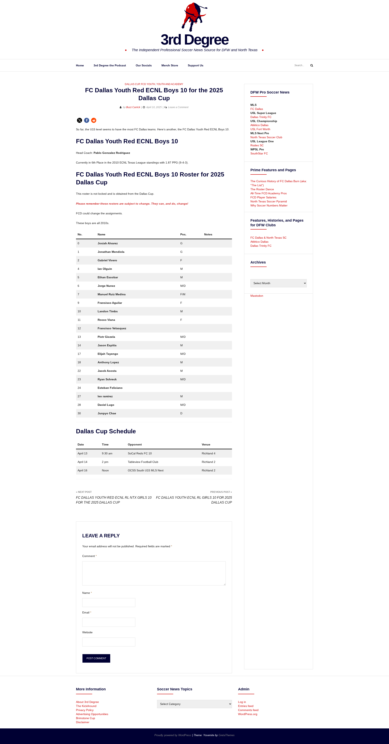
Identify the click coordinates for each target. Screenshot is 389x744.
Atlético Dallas (259, 125)
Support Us (195, 65)
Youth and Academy (169, 84)
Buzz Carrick (133, 107)
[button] (79, 120)
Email (86, 612)
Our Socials (144, 65)
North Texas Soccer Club (266, 137)
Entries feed (245, 706)
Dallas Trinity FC (260, 117)
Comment (89, 556)
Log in (242, 702)
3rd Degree (194, 39)
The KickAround (86, 706)
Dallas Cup (132, 84)
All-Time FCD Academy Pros (268, 193)
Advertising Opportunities (92, 714)
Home (80, 65)
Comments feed (248, 710)
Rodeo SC (257, 145)
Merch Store (169, 65)
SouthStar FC (259, 153)
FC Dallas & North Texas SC (268, 237)
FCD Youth (148, 84)
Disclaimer (82, 722)
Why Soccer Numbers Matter (268, 205)
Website (87, 632)
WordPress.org (247, 714)
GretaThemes (227, 735)
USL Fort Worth (260, 129)
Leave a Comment (178, 107)
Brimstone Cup (85, 718)
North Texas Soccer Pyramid (268, 201)
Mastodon (256, 295)
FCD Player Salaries (263, 197)
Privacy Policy (85, 710)
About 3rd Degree (87, 702)
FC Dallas (256, 109)
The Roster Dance (262, 189)
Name (87, 592)
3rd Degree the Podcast (110, 65)
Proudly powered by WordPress (173, 735)
